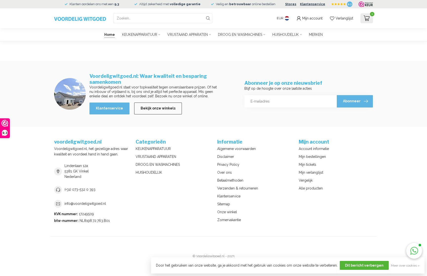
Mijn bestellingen (312, 157)
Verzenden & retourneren (237, 188)
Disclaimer (225, 157)
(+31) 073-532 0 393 (79, 189)
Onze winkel (227, 212)
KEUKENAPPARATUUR (139, 35)
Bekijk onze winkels (158, 108)
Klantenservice (312, 4)
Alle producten (311, 188)
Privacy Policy (228, 165)
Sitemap (223, 204)
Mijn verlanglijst (311, 172)
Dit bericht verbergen (364, 265)
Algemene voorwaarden (236, 149)
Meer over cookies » (405, 265)
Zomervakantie (229, 220)
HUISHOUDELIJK (285, 35)
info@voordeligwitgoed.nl (85, 204)
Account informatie (314, 149)
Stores (290, 4)
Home (109, 35)
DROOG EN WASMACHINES (240, 35)
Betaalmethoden (230, 180)
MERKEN (316, 35)
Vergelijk (306, 180)
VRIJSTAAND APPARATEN (187, 35)
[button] (414, 251)
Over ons (224, 172)
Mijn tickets (307, 165)
